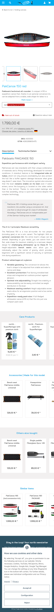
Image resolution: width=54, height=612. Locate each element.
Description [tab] (8, 151)
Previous (4, 73)
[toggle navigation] (3, 1)
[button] (10, 2)
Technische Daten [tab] (27, 151)
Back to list (8, 10)
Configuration (27, 595)
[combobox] (27, 105)
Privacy (16, 581)
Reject (27, 603)
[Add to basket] (4, 13)
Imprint (7, 581)
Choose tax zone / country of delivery (18, 131)
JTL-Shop (39, 609)
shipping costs (24, 128)
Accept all (27, 588)
